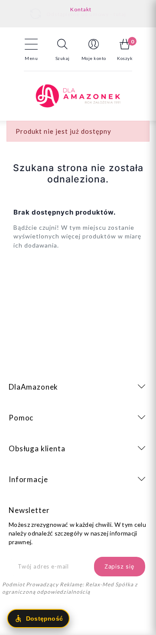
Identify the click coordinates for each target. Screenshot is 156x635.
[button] (62, 49)
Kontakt (80, 9)
